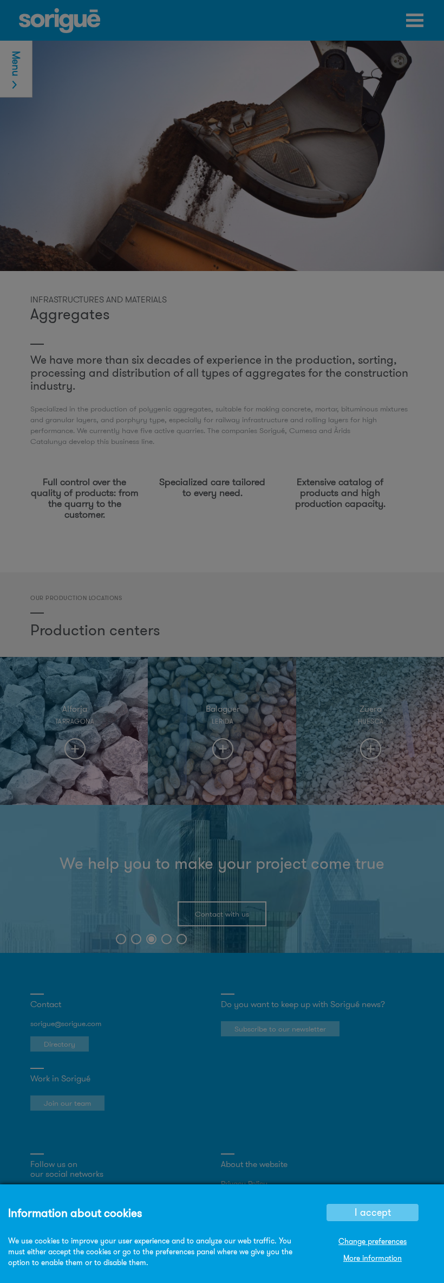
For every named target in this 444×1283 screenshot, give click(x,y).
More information (372, 1258)
